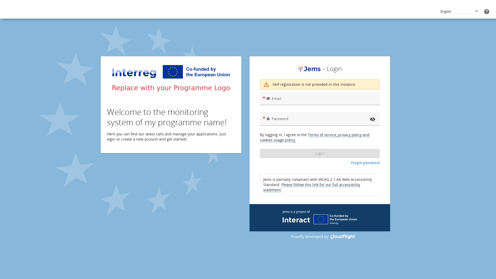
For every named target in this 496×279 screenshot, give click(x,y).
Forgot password (365, 162)
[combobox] (459, 11)
